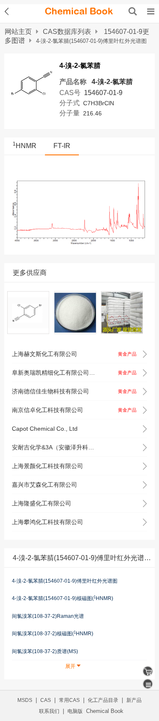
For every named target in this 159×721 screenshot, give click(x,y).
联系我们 (49, 711)
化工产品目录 (103, 700)
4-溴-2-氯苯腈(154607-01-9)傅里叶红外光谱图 (64, 581)
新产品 (134, 700)
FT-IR (61, 145)
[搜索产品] (132, 11)
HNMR (24, 145)
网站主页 (18, 31)
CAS (45, 700)
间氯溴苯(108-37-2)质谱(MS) (45, 651)
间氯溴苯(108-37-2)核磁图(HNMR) (52, 633)
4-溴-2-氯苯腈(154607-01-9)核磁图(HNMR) (62, 598)
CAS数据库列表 (67, 31)
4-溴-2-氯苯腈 (112, 81)
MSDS (24, 700)
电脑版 (75, 711)
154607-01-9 (103, 92)
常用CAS (69, 700)
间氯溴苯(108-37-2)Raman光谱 (48, 616)
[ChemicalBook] (79, 11)
